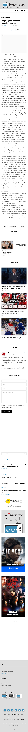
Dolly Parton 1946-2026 (7, 472)
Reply (25, 352)
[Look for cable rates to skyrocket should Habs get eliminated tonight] (14, 301)
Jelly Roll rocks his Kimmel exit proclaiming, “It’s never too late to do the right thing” (14, 465)
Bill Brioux (6, 25)
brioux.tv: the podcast (9, 719)
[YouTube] (19, 710)
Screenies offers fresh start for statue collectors (21, 246)
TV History (4, 474)
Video (18, 717)
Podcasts (4, 487)
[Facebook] (10, 29)
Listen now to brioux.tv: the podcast (14, 506)
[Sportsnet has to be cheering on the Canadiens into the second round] (14, 326)
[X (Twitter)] (8, 710)
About (4, 714)
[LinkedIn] (23, 710)
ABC (5, 226)
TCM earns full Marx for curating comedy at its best (13, 491)
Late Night (4, 468)
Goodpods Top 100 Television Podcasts (14, 505)
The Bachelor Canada (13, 229)
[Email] (17, 29)
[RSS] (16, 710)
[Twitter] (14, 29)
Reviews (8, 717)
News (9, 714)
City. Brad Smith (13, 226)
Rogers (22, 226)
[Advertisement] (14, 434)
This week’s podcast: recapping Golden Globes (6, 254)
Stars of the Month (6, 494)
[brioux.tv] (14, 4)
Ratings (14, 717)
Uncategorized (5, 17)
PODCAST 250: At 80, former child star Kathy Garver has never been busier (13, 484)
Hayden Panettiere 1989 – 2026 (9, 477)
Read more (3, 673)
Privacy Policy (20, 719)
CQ (8, 352)
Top (14, 729)
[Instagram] (12, 710)
